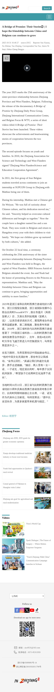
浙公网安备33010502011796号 (28, 667)
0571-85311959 (34, 652)
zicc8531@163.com (32, 648)
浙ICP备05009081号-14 (27, 663)
